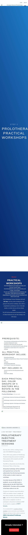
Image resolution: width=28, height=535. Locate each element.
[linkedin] (13, 3)
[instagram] (10, 3)
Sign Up (25, 2)
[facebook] (7, 3)
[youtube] (16, 3)
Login (21, 2)
